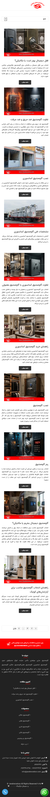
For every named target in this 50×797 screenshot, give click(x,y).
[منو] (5, 19)
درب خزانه (24, 744)
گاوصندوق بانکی (24, 732)
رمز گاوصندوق (41, 464)
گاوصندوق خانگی (24, 715)
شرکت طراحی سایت (35, 786)
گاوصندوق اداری (24, 726)
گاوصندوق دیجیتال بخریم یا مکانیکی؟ (30, 523)
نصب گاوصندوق (40, 406)
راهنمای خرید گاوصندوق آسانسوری (31, 347)
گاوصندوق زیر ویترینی (24, 738)
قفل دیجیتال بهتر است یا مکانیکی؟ (31, 61)
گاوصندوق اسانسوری (40, 665)
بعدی (14, 628)
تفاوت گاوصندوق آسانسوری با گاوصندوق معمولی (25, 285)
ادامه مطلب (25, 82)
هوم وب (12, 786)
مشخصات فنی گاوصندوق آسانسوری (31, 232)
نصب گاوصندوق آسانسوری (35, 178)
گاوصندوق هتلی (24, 721)
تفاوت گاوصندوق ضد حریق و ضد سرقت (29, 120)
